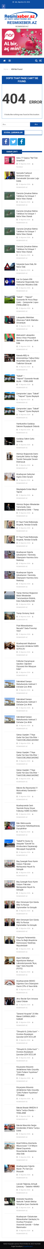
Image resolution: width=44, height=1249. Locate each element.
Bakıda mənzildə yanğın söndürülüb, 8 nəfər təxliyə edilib (27, 1128)
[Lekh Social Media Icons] (5, 141)
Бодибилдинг (28, 1246)
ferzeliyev (19, 167)
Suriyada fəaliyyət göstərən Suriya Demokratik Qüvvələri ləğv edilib (27, 177)
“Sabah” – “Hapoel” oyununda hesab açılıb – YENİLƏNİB (27, 378)
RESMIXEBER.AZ (22, 22)
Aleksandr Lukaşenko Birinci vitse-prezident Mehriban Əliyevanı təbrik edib (27, 339)
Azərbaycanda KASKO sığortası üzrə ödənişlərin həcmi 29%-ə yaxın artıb (27, 983)
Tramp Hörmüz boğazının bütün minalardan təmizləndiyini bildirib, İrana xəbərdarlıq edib (27, 597)
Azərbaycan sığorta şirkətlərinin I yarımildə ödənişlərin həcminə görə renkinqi (27, 556)
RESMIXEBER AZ (22, 187)
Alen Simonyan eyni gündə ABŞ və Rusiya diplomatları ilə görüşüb (27, 905)
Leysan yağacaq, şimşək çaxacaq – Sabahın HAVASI (28, 1185)
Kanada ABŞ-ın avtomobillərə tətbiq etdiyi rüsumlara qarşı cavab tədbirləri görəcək (27, 359)
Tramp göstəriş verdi (25, 613)
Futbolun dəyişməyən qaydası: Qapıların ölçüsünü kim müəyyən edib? (26, 665)
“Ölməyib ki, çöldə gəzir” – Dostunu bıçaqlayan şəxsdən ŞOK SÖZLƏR (27, 1034)
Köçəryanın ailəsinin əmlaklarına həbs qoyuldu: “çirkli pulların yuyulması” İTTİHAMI (27, 1071)
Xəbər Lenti (11, 152)
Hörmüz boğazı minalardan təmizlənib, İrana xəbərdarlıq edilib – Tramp (27, 507)
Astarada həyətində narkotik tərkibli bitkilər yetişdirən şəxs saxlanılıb (27, 1201)
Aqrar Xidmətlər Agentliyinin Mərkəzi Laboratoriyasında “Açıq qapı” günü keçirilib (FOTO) (26, 963)
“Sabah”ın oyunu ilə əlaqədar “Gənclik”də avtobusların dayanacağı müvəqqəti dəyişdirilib (26, 845)
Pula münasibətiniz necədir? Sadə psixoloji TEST (26, 628)
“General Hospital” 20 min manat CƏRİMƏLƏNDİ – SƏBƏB (27, 1016)
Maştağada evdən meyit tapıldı (26, 490)
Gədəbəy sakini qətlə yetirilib (25, 440)
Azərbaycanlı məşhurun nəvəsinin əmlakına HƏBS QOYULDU (27, 646)
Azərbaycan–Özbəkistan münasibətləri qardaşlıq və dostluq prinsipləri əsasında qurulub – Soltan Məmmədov (27, 1221)
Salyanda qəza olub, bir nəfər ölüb (26, 265)
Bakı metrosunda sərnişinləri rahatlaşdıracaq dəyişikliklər (28, 826)
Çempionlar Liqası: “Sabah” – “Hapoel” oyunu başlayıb (27, 394)
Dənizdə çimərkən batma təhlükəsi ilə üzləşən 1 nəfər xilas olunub (27, 196)
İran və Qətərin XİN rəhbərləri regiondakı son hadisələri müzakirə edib (27, 282)
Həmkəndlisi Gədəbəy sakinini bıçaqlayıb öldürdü (27, 425)
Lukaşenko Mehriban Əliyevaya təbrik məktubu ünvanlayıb (27, 320)
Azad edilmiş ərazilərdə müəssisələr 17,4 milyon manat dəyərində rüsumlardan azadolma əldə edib (26, 1148)
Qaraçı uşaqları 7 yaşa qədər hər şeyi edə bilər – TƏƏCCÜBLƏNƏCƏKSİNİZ (27, 737)
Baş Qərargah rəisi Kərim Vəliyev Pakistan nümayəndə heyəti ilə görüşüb (27, 865)
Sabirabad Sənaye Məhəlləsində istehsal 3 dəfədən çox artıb (26, 684)
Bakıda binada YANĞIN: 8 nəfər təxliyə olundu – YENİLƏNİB (27, 1110)
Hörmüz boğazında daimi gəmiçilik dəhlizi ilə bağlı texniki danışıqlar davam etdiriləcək (27, 458)
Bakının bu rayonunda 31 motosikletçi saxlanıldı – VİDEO (27, 790)
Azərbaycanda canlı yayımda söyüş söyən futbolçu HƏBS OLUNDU (26, 808)
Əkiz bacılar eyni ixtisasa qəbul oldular (27, 1000)
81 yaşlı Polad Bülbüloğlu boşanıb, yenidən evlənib (27, 523)
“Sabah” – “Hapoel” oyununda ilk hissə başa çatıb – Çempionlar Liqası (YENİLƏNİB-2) (27, 301)
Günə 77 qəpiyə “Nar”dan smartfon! (27, 159)
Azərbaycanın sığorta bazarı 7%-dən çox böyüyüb (25, 1169)
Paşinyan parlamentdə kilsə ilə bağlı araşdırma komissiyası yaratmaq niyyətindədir (26, 941)
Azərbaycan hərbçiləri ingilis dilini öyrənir (25, 475)
